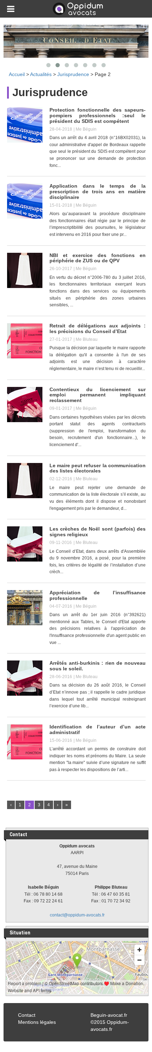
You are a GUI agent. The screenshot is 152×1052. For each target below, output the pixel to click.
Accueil (17, 74)
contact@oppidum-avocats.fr (77, 915)
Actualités (41, 74)
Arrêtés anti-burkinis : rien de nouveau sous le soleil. (97, 665)
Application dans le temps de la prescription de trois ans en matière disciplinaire (97, 191)
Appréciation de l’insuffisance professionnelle (97, 595)
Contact (26, 1015)
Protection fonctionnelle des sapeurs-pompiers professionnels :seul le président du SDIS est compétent (97, 115)
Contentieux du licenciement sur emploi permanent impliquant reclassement (97, 395)
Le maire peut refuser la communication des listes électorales (97, 468)
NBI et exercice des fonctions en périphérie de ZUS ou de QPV (97, 258)
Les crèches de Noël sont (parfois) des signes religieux (97, 531)
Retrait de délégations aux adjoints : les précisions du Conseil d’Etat (97, 328)
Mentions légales (37, 1022)
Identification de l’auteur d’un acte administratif (97, 729)
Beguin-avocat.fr (108, 1015)
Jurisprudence (73, 74)
